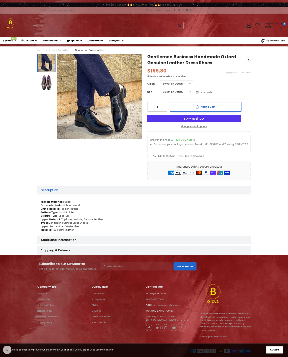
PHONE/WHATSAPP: (156, 293)
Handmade (51, 40)
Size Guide (96, 40)
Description (49, 190)
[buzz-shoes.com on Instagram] (183, 10)
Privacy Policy (44, 322)
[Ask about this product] (248, 59)
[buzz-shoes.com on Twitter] (179, 10)
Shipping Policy (45, 305)
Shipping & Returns (55, 250)
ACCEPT (274, 349)
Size (149, 92)
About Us (42, 293)
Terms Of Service (101, 316)
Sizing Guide (98, 299)
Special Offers (275, 40)
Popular (74, 40)
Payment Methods (47, 316)
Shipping (152, 76)
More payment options (194, 126)
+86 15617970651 (155, 299)
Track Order (98, 293)
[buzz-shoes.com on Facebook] (175, 10)
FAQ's (95, 305)
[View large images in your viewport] (136, 133)
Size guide (206, 92)
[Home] (38, 50)
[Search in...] (179, 25)
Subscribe (183, 266)
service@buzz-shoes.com (167, 305)
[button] (138, 97)
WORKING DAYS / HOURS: (159, 310)
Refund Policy (44, 310)
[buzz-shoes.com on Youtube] (187, 10)
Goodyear (114, 40)
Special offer (99, 322)
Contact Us (43, 299)
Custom (29, 40)
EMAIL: (149, 305)
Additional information (58, 240)
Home (11, 39)
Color (151, 84)
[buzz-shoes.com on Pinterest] (191, 10)
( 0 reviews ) (244, 73)
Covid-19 (96, 310)
